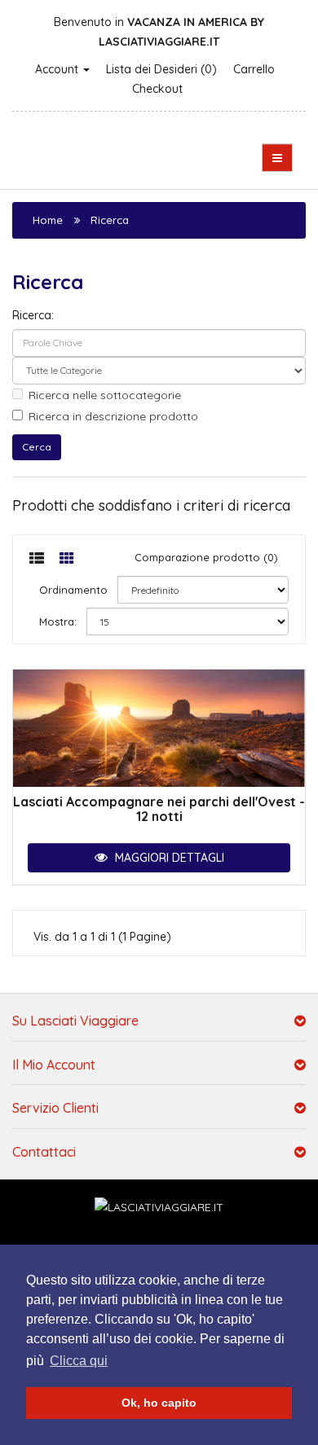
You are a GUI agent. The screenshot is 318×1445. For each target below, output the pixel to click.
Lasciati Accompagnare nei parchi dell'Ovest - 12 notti (159, 808)
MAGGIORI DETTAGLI (168, 857)
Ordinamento (73, 589)
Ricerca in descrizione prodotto (113, 416)
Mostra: (58, 621)
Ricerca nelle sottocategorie (105, 395)
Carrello (254, 69)
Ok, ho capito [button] (159, 1402)
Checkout (157, 88)
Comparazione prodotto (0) (206, 557)
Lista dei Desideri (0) (161, 69)
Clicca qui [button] (79, 1361)
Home (48, 219)
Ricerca (110, 219)
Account (58, 69)
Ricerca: (33, 315)
